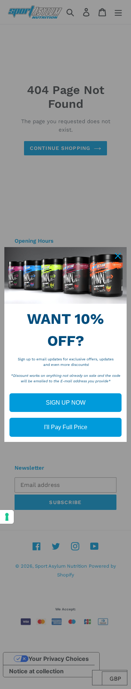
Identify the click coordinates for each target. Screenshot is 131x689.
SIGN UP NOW (66, 403)
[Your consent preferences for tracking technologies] (7, 517)
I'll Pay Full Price (65, 427)
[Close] (118, 256)
